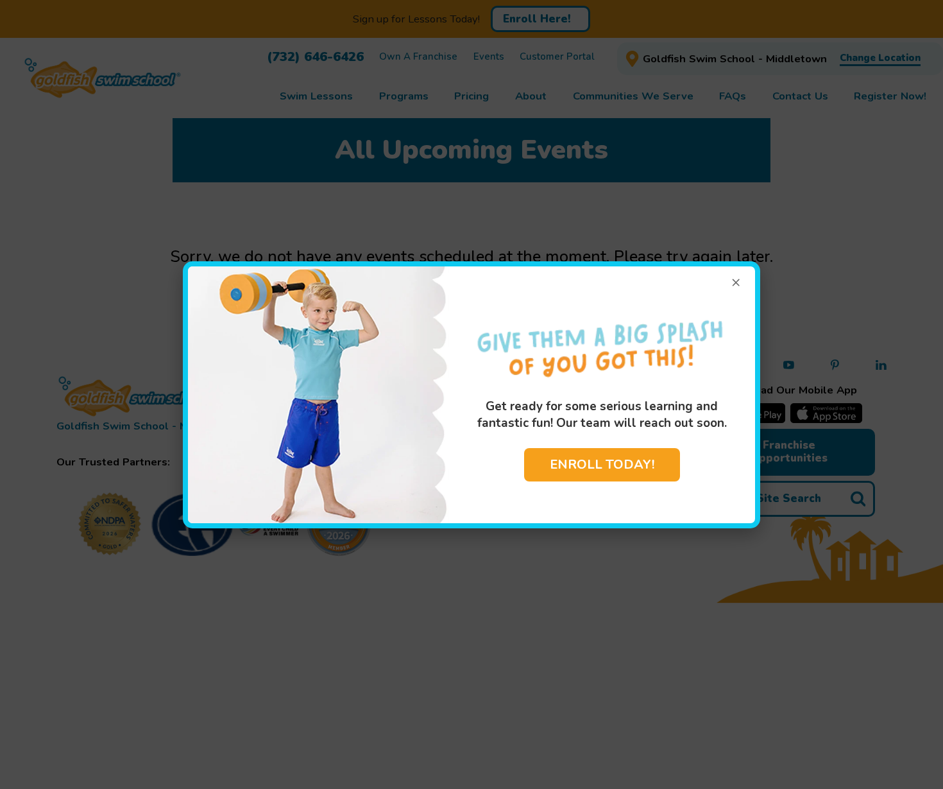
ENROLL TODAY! (602, 464)
